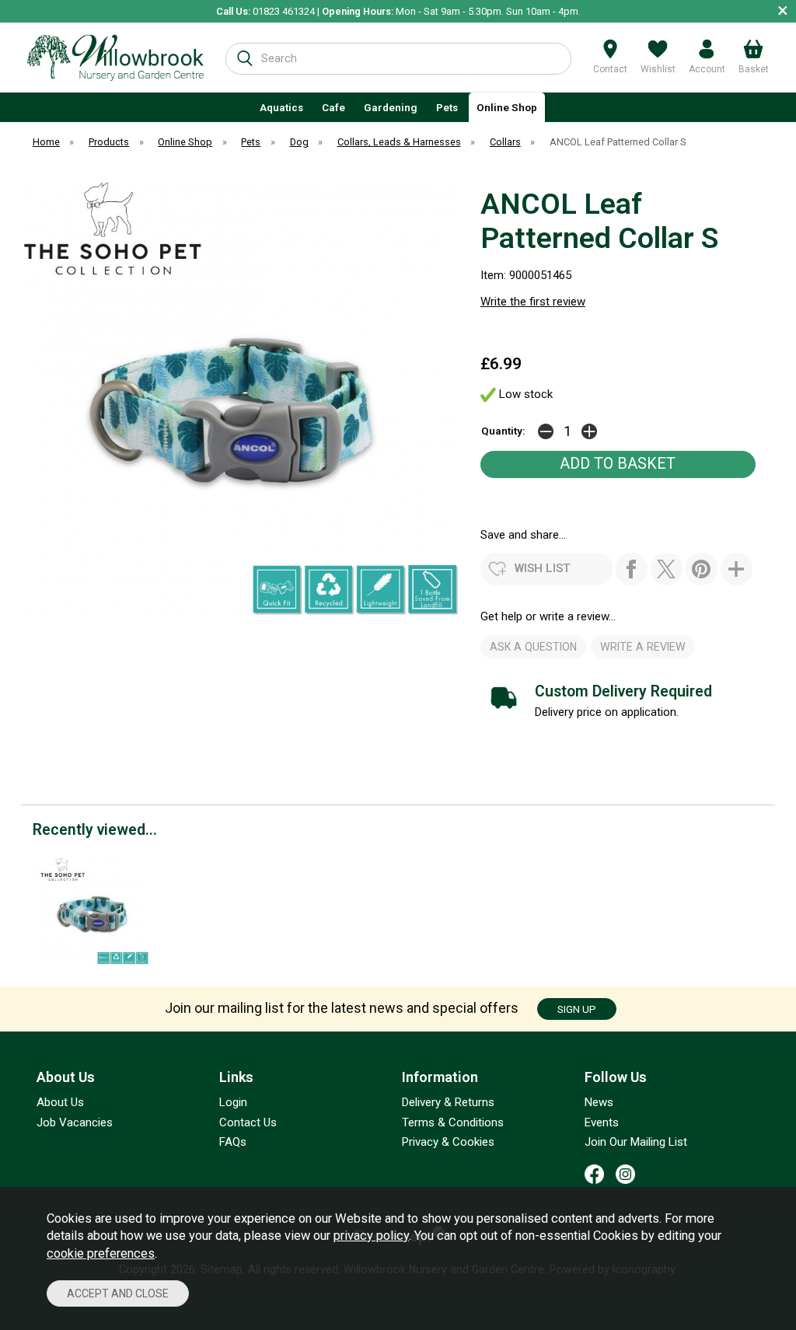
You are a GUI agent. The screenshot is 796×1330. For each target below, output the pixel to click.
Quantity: (503, 430)
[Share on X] (667, 569)
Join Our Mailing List (636, 1142)
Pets (447, 107)
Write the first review (532, 302)
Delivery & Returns (448, 1102)
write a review (643, 647)
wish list (543, 568)
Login (233, 1102)
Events (602, 1122)
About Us (60, 1102)
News (599, 1102)
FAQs (232, 1142)
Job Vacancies (75, 1122)
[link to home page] (115, 57)
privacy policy (371, 1235)
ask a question (533, 647)
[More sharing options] (736, 569)
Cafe (333, 107)
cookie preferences (101, 1253)
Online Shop (507, 107)
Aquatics (281, 107)
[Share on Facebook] (632, 569)
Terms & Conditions (453, 1122)
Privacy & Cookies (448, 1142)
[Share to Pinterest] (701, 569)
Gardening (390, 107)
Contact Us (248, 1122)
